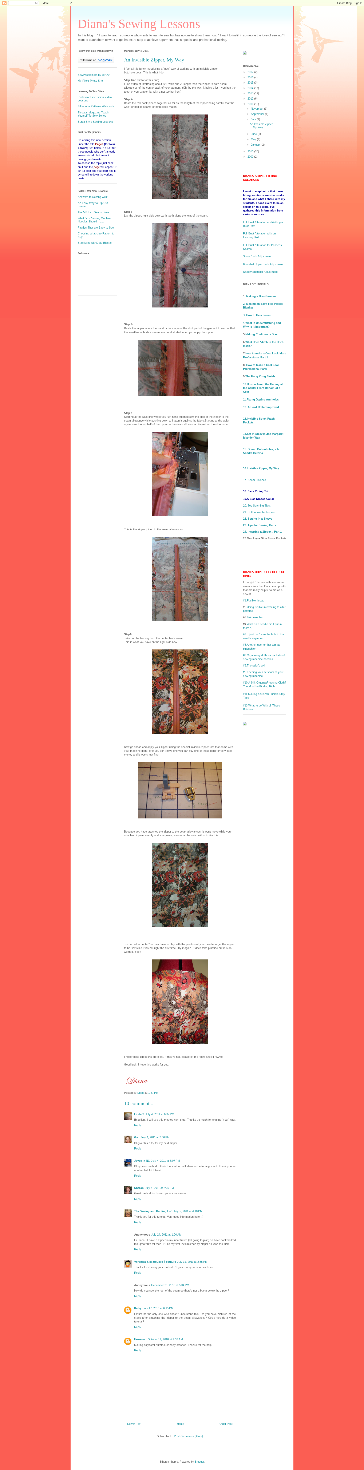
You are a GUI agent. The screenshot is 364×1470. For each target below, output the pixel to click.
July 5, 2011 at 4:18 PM (188, 1211)
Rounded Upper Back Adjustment (263, 264)
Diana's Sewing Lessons (139, 24)
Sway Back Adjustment (257, 256)
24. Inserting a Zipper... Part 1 (262, 531)
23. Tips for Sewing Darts (259, 525)
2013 (251, 93)
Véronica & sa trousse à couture (155, 1261)
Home (180, 1423)
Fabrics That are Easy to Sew (96, 227)
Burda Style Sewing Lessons (95, 121)
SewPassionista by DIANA (94, 74)
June (254, 134)
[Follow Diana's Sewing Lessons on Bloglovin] (96, 62)
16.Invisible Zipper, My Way (261, 468)
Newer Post (134, 1423)
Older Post (226, 1423)
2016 (251, 77)
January (256, 144)
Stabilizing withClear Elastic (95, 242)
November (257, 108)
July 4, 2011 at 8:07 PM (165, 1160)
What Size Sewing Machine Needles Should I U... (94, 220)
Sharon (139, 1187)
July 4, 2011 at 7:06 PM (155, 1137)
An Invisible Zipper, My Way (261, 125)
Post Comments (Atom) (188, 1436)
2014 (251, 88)
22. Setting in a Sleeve (257, 518)
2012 (251, 98)
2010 (251, 151)
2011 (251, 104)
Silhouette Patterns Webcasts (96, 106)
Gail (136, 1137)
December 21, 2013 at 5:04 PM (170, 1285)
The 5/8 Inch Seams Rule (93, 212)
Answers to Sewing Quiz (93, 196)
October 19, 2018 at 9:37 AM (165, 1339)
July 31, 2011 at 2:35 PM (192, 1261)
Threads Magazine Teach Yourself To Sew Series (93, 114)
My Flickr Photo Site (90, 80)
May (254, 139)
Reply (137, 1125)
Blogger (199, 1461)
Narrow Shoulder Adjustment (260, 271)
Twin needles (255, 617)
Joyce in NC (142, 1160)
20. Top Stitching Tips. (257, 505)
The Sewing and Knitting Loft (153, 1211)
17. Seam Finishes (254, 480)
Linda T (139, 1114)
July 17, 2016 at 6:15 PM (158, 1308)
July (254, 119)
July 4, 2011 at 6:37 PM (159, 1114)
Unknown (140, 1339)
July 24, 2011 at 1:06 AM (166, 1234)
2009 (251, 156)
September (258, 114)
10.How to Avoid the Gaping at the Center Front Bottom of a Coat (263, 388)
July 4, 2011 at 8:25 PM (159, 1187)
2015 (251, 82)
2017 (251, 72)
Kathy (138, 1308)
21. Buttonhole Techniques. (259, 512)
